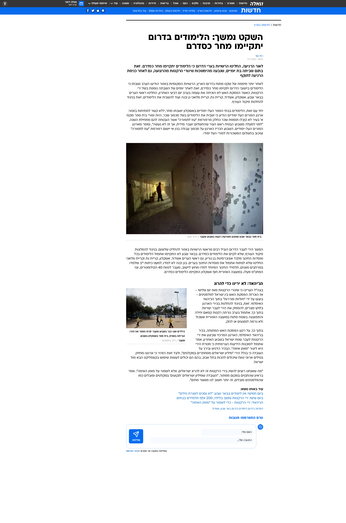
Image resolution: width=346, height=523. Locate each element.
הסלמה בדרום (255, 409)
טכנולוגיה (138, 3)
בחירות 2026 (156, 11)
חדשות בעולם (172, 11)
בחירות (219, 3)
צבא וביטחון (220, 11)
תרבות (206, 3)
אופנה (125, 3)
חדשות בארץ (205, 11)
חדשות (243, 3)
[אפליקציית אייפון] (98, 10)
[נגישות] (5, 3)
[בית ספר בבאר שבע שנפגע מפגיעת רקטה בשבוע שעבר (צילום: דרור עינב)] (194, 191)
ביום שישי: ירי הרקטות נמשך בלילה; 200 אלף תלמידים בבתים (220, 398)
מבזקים (233, 11)
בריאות (164, 3)
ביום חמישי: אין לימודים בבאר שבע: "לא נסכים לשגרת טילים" (220, 393)
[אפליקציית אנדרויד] (103, 10)
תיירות (152, 3)
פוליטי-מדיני (188, 11)
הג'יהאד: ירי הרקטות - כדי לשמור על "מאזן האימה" (227, 402)
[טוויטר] (93, 10)
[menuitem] (241, 4)
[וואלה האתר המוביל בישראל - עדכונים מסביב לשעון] (256, 3)
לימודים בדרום (239, 409)
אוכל (175, 3)
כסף (185, 3)
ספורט (231, 3)
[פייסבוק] (88, 10)
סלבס (195, 3)
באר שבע (225, 409)
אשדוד (215, 409)
